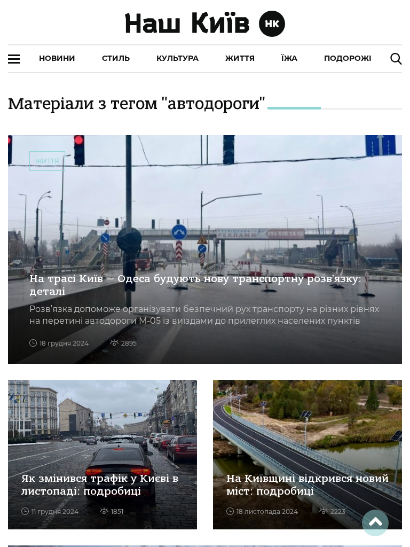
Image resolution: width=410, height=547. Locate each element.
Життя (240, 58)
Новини (57, 58)
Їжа (289, 58)
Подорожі (348, 58)
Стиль (116, 58)
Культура (177, 58)
